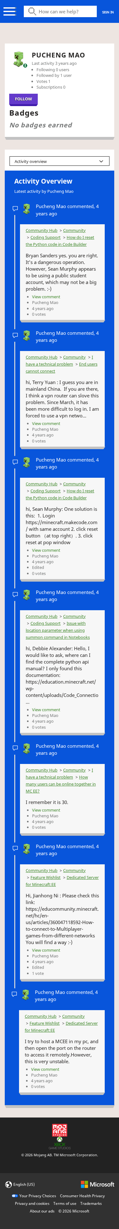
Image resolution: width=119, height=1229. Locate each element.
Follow (23, 99)
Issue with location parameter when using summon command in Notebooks (58, 630)
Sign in (108, 12)
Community (74, 230)
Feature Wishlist (45, 877)
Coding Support (45, 237)
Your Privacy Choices (37, 1196)
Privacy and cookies (32, 1203)
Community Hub (41, 230)
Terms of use (64, 1203)
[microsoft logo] (97, 1184)
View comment (46, 297)
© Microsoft (73, 1211)
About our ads (42, 1211)
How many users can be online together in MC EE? (61, 784)
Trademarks (91, 1203)
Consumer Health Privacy (82, 1196)
